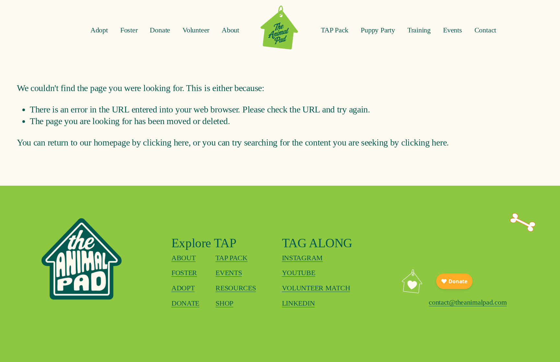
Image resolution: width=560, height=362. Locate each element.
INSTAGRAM (302, 258)
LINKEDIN (298, 303)
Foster (129, 30)
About (230, 30)
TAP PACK (232, 258)
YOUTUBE (298, 273)
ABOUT (183, 258)
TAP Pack (334, 30)
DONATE (185, 303)
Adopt (99, 30)
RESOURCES (236, 288)
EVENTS (229, 273)
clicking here (165, 142)
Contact (485, 30)
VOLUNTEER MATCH (316, 288)
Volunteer (195, 30)
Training (419, 30)
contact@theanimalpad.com (468, 302)
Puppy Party (378, 30)
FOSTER (184, 273)
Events (452, 30)
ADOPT (183, 288)
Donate (160, 30)
